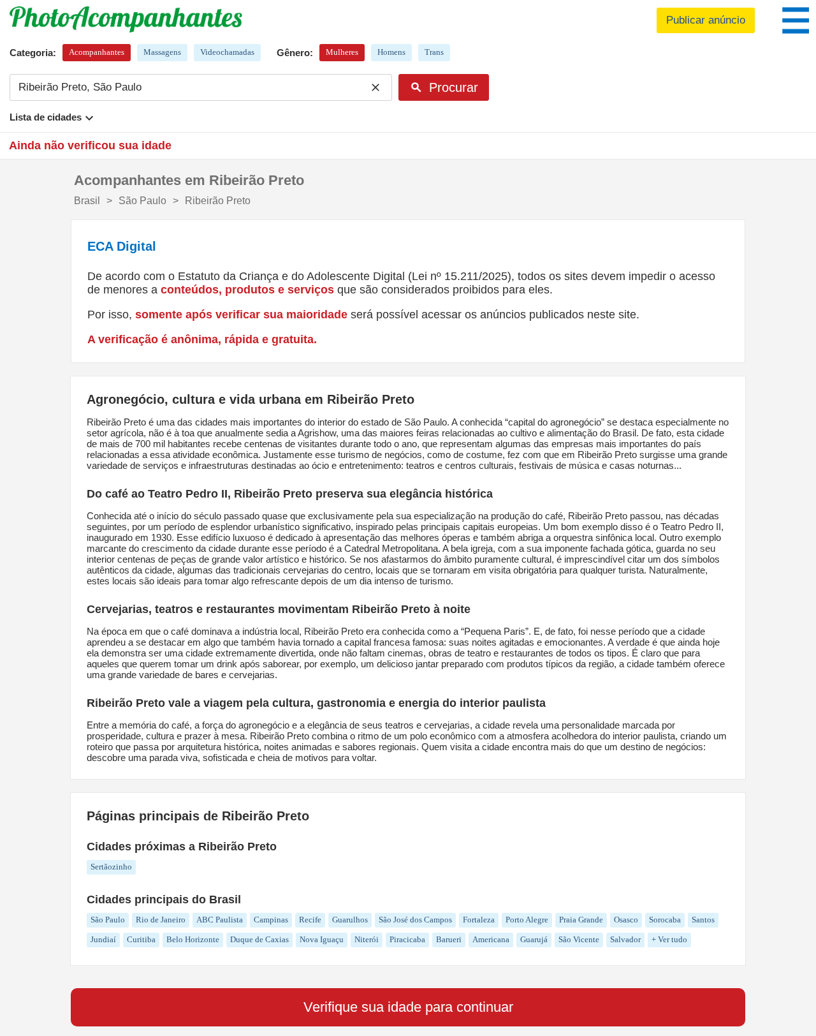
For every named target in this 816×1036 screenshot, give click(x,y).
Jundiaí (103, 939)
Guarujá (534, 939)
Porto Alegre (527, 919)
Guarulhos (350, 919)
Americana (490, 939)
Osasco (626, 919)
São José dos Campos (415, 919)
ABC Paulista (219, 919)
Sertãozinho (111, 866)
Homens (391, 52)
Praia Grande (581, 919)
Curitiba (141, 939)
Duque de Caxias (259, 939)
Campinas (271, 919)
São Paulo (108, 919)
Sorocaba (665, 919)
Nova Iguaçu (322, 939)
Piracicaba (407, 939)
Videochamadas (227, 52)
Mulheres (342, 52)
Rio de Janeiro (161, 919)
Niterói (366, 939)
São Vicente (578, 939)
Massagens (162, 52)
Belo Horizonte (192, 939)
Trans (434, 52)
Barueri (449, 939)
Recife (310, 919)
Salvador (625, 939)
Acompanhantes (96, 52)
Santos (703, 919)
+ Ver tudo (669, 939)
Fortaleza (479, 919)
